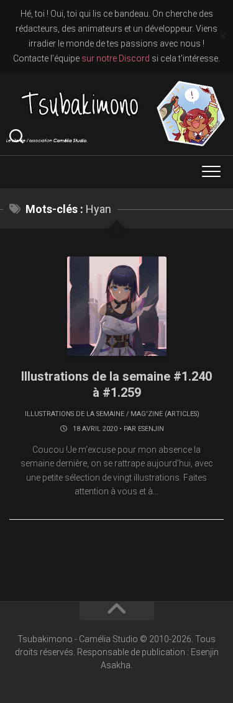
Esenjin (151, 429)
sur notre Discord (115, 58)
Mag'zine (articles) (164, 414)
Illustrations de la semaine (74, 414)
